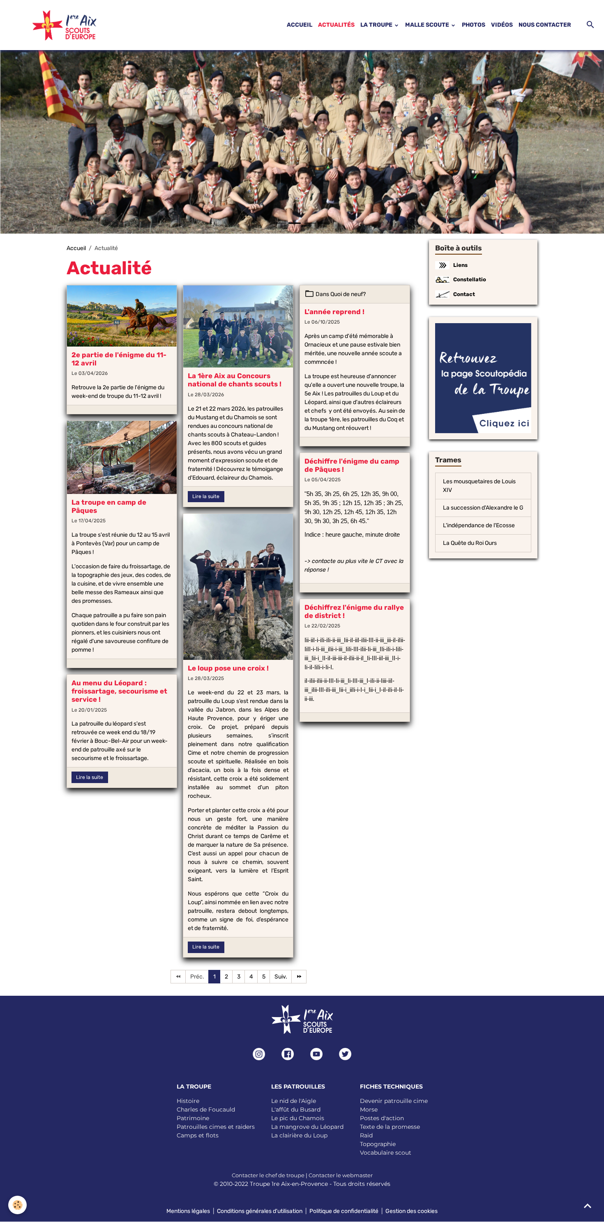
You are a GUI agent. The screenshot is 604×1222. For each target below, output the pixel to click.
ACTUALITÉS (336, 24)
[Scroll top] (587, 1205)
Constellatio (469, 279)
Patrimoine (193, 1118)
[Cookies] (17, 1205)
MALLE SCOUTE (427, 24)
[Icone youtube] (316, 1054)
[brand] (54, 25)
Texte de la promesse (390, 1126)
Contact (464, 294)
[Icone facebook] (287, 1054)
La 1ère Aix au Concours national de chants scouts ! (234, 380)
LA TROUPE (377, 24)
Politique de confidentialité (343, 1211)
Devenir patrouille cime (394, 1101)
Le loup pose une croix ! (228, 668)
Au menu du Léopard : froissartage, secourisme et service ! (119, 691)
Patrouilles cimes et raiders (216, 1126)
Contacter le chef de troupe (268, 1175)
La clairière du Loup (299, 1135)
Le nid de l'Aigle (293, 1101)
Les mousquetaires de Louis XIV (479, 486)
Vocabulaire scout (385, 1152)
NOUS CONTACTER (545, 24)
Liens (460, 265)
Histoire (188, 1101)
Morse (369, 1109)
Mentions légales (188, 1211)
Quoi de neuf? (348, 294)
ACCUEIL (299, 24)
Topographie (378, 1144)
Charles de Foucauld (206, 1109)
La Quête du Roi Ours (470, 543)
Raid (366, 1135)
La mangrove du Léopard (307, 1126)
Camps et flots (198, 1135)
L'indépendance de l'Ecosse (479, 525)
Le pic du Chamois (297, 1118)
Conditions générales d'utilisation (259, 1211)
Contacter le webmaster (341, 1175)
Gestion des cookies (411, 1211)
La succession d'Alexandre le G (483, 507)
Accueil (76, 248)
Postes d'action (382, 1118)
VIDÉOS (502, 24)
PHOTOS (473, 24)
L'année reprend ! (334, 312)
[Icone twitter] (345, 1054)
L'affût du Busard (295, 1109)
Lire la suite (205, 496)
